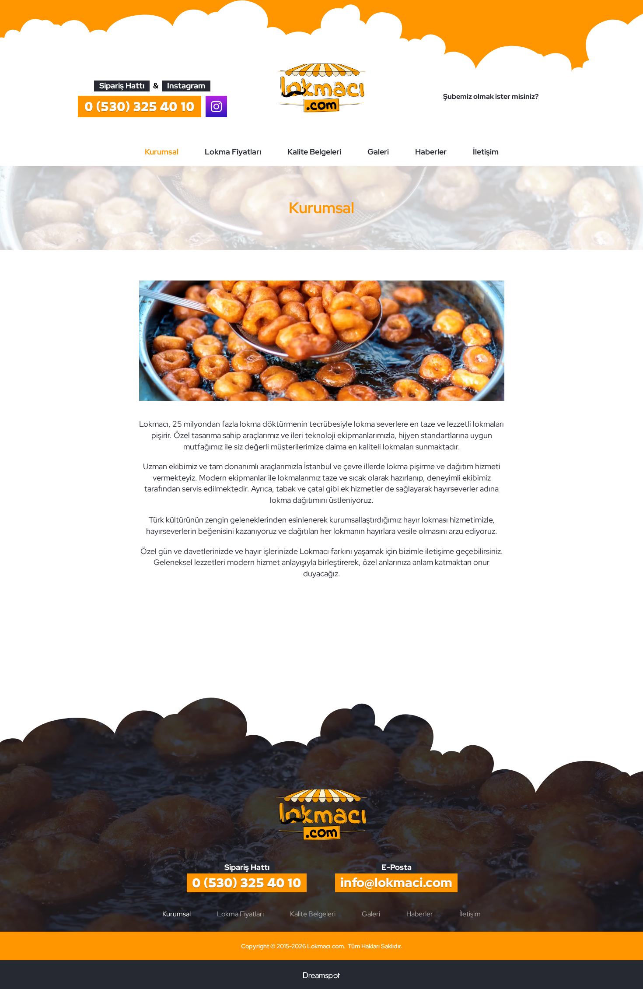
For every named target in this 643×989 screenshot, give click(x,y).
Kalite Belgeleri (314, 151)
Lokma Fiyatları (233, 151)
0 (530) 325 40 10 (246, 883)
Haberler (431, 151)
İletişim (486, 151)
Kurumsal (161, 151)
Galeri (378, 151)
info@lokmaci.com (396, 882)
